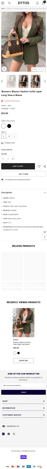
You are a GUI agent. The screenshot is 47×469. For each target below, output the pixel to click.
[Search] (9, 3)
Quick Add (23, 360)
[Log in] (37, 3)
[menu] (2, 3)
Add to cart (18, 166)
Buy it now (23, 174)
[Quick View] (14, 314)
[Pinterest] (8, 433)
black (18, 353)
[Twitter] (14, 433)
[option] (23, 42)
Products (9, 8)
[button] (39, 69)
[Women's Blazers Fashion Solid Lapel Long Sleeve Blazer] (23, 322)
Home (2, 8)
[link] (12, 286)
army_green (14, 353)
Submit (23, 392)
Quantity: (4, 154)
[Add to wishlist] (39, 166)
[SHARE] (44, 166)
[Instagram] (3, 433)
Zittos (9, 105)
